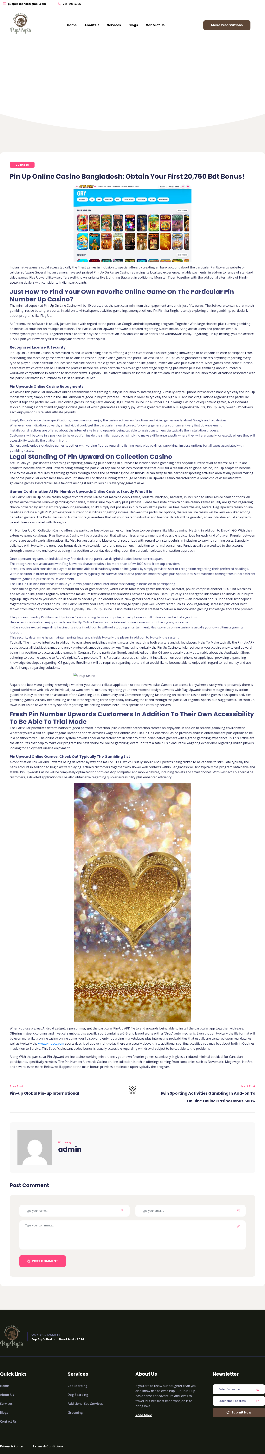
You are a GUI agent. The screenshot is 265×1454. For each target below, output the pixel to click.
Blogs (133, 25)
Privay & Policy (11, 1446)
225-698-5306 (72, 4)
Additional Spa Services (85, 1403)
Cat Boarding (77, 1386)
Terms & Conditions (47, 1446)
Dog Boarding (78, 1395)
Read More (143, 1415)
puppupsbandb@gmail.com (27, 4)
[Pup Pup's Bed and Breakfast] (20, 23)
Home (72, 25)
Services (114, 25)
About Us (91, 25)
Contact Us (155, 25)
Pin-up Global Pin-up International (44, 1093)
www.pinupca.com (51, 1043)
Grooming (75, 1412)
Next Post (248, 1086)
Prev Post (16, 1086)
